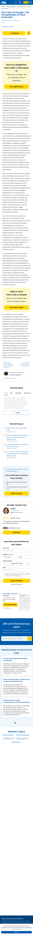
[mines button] (4, 563)
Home (3, 6)
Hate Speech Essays (9, 738)
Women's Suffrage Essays (22, 735)
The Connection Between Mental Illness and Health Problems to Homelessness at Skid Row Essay (17, 454)
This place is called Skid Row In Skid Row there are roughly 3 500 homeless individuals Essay (17, 437)
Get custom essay (16, 307)
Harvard (18, 393)
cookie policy (17, 929)
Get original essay (16, 87)
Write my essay (16, 493)
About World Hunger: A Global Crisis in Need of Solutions (8, 365)
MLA (11, 393)
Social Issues (21, 6)
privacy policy (14, 574)
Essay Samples (11, 6)
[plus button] (28, 563)
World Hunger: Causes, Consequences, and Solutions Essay (16, 701)
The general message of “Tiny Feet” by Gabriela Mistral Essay (17, 445)
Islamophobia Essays (8, 735)
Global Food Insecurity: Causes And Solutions (24, 364)
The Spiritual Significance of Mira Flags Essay (15, 659)
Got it (16, 932)
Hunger (10, 20)
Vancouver (28, 393)
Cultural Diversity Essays (22, 738)
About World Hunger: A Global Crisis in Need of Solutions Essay (16, 680)
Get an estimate (16, 581)
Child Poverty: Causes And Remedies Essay (16, 429)
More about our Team (10, 378)
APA (6, 393)
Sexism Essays (16, 742)
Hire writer (16, 532)
